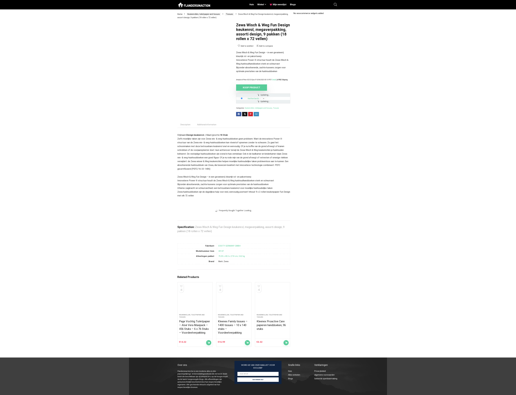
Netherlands (253, 98)
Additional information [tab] (206, 125)
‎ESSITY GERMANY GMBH (229, 246)
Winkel (260, 4)
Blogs (293, 4)
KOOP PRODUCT (251, 87)
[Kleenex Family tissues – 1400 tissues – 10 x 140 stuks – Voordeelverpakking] (234, 299)
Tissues (229, 14)
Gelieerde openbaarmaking (325, 379)
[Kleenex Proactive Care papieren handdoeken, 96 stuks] (272, 299)
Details (274, 80)
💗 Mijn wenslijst (278, 4)
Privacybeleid (320, 371)
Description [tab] (185, 125)
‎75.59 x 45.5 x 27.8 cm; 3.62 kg (231, 256)
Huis (251, 4)
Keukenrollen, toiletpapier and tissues (203, 14)
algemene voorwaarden (324, 375)
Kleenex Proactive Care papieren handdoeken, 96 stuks (271, 325)
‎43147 (221, 251)
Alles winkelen (294, 375)
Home (179, 14)
